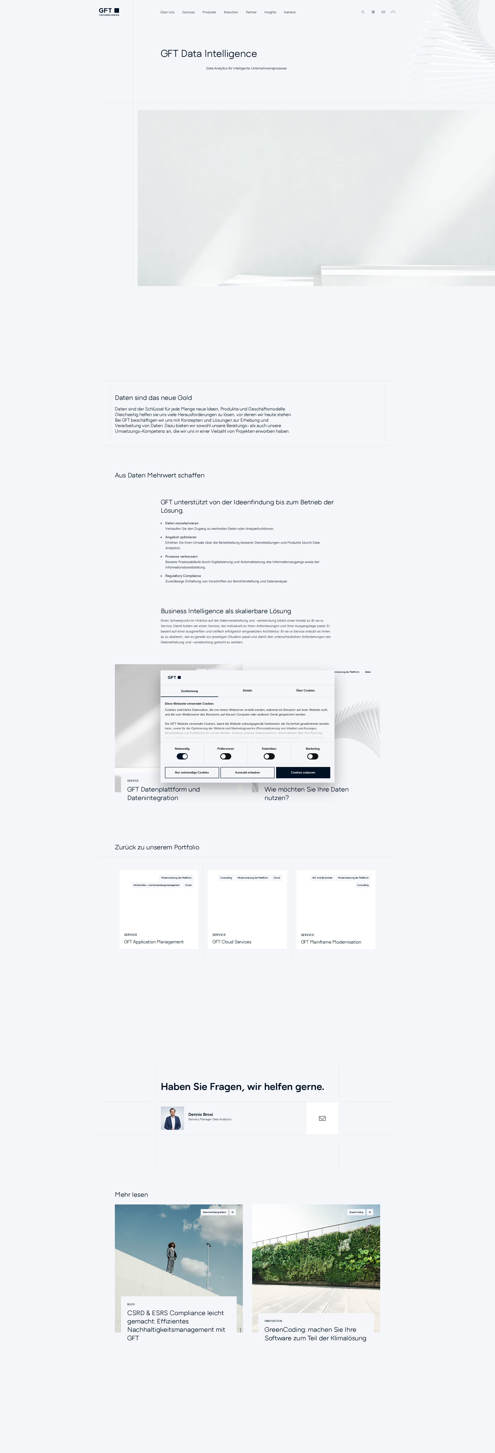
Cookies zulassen (303, 772)
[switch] (225, 756)
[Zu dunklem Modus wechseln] (393, 12)
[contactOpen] (322, 1118)
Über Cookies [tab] (305, 690)
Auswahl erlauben (247, 772)
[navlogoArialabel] (109, 12)
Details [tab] (247, 690)
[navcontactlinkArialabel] (383, 12)
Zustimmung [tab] (189, 691)
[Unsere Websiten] (373, 12)
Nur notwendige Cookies (192, 772)
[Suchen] (363, 12)
